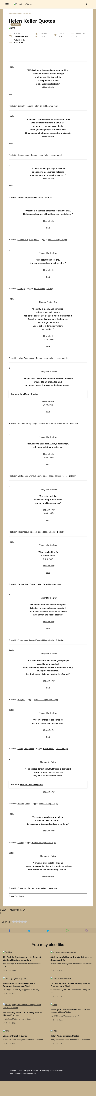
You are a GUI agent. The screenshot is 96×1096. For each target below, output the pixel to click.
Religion (21, 699)
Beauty (21, 804)
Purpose (32, 532)
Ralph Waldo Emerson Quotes (64, 1036)
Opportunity (23, 640)
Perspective (29, 358)
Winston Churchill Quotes (15, 1036)
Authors (15, 24)
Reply (48, 197)
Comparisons (23, 155)
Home (11, 13)
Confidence (23, 240)
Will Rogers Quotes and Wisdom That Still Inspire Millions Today (70, 1010)
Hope (36, 240)
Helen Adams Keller (47, 423)
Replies (74, 423)
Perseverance (24, 423)
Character (22, 888)
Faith (31, 240)
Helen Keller (39, 106)
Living (20, 358)
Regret (32, 640)
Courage (21, 289)
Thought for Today (17, 910)
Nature (21, 197)
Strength (21, 106)
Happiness (22, 532)
